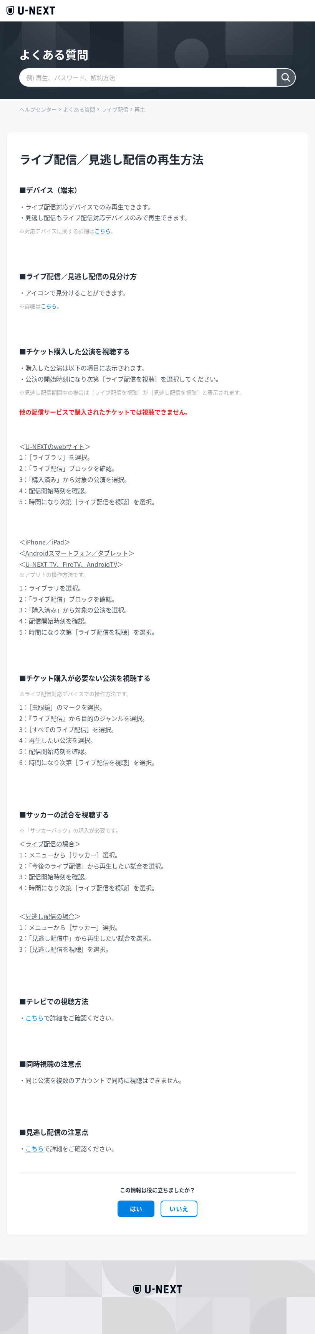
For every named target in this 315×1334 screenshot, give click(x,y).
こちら (102, 231)
